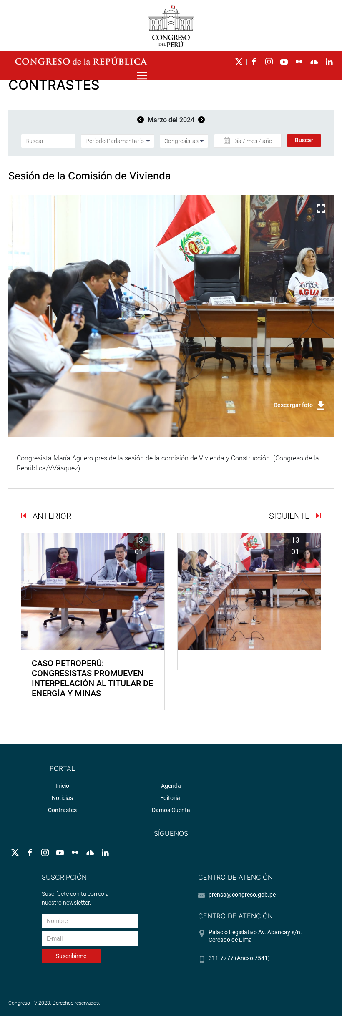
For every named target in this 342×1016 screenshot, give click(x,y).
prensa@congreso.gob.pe (242, 894)
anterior (51, 516)
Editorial (170, 798)
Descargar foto (293, 405)
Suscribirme (71, 956)
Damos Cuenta (171, 810)
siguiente (290, 516)
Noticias (62, 798)
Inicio (62, 785)
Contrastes (62, 810)
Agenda (171, 785)
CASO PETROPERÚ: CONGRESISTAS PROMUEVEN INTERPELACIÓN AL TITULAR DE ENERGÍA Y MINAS (92, 678)
